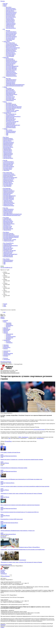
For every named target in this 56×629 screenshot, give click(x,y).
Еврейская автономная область (13, 116)
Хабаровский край (10, 123)
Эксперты (5, 332)
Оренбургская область (11, 62)
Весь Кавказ (9, 103)
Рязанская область (10, 21)
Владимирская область (11, 12)
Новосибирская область (11, 94)
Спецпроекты (6, 340)
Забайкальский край (10, 126)
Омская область (9, 95)
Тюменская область (10, 83)
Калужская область (10, 15)
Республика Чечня (10, 109)
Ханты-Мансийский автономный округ (15, 84)
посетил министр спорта (39, 429)
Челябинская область (11, 80)
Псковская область (10, 52)
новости (2, 317)
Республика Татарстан (11, 69)
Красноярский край (10, 93)
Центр (4, 5)
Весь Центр (8, 7)
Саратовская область (11, 72)
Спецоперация (22, 559)
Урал (4, 77)
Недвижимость (9, 325)
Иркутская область (10, 90)
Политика (5, 320)
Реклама (5, 303)
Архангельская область (11, 44)
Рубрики (3, 318)
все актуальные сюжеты (6, 564)
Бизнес (4, 321)
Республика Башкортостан (12, 66)
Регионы (3, 1)
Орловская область (10, 20)
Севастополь (9, 40)
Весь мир (5, 3)
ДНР (7, 134)
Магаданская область (11, 118)
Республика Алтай (10, 96)
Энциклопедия (9, 334)
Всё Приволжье (9, 58)
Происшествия (6, 329)
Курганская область (10, 82)
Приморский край (10, 120)
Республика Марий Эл (11, 67)
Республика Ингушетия (11, 105)
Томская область (10, 100)
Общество (5, 327)
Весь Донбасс (9, 130)
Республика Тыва (10, 98)
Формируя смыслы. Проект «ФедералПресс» (29, 547)
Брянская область (10, 10)
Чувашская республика (11, 75)
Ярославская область (11, 28)
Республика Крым (10, 39)
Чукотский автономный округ (13, 125)
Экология (5, 331)
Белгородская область (11, 9)
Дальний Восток (7, 112)
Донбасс (5, 128)
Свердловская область (11, 79)
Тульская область (10, 26)
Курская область (10, 18)
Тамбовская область (10, 24)
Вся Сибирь (9, 88)
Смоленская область (10, 23)
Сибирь (5, 87)
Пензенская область (10, 63)
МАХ (20, 437)
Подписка (8, 341)
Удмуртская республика (11, 73)
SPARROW (3, 624)
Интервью (8, 338)
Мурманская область (11, 50)
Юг (4, 29)
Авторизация (4, 573)
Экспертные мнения (11, 336)
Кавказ (4, 101)
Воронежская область (11, 13)
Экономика (8, 323)
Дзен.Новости (25, 437)
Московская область (10, 8)
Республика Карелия (11, 53)
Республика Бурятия (11, 127)
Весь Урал (8, 78)
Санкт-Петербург (10, 56)
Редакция (3, 572)
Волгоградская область (11, 33)
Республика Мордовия (11, 68)
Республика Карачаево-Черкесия (13, 107)
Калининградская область (12, 45)
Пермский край (9, 64)
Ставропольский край (11, 111)
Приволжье (6, 57)
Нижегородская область (11, 61)
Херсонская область (10, 132)
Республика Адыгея (10, 35)
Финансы (8, 326)
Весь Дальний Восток (11, 114)
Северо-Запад (6, 41)
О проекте (3, 570)
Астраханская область (11, 31)
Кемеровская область (11, 91)
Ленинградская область (11, 48)
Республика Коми (10, 55)
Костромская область (11, 17)
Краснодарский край (11, 34)
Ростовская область (10, 37)
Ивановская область (10, 14)
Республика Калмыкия (11, 36)
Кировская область (10, 60)
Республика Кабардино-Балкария (14, 106)
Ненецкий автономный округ (13, 47)
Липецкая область (10, 19)
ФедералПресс (40, 438)
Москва (5, 4)
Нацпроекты (6, 330)
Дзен (9, 438)
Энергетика (8, 324)
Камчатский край (10, 117)
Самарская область (10, 71)
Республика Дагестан (11, 104)
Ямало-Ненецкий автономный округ (14, 85)
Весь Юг (8, 30)
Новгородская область (11, 51)
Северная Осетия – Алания (12, 110)
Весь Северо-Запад (10, 42)
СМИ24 (2, 627)
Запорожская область (11, 131)
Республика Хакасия (11, 99)
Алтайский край (10, 89)
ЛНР (7, 133)
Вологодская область (11, 46)
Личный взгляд (9, 337)
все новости (3, 536)
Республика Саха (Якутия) (12, 121)
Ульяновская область (11, 74)
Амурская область (10, 115)
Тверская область (10, 25)
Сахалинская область (11, 122)
